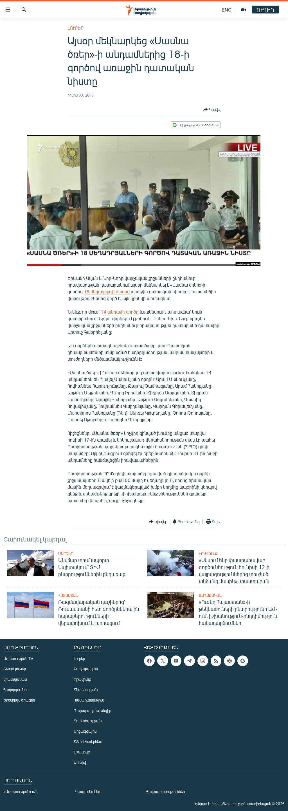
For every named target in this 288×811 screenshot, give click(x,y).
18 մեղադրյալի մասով (107, 291)
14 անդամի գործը (120, 311)
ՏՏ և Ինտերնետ (88, 741)
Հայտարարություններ (165, 791)
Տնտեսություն (86, 689)
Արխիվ (80, 762)
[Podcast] (229, 660)
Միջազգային (85, 731)
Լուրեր (76, 28)
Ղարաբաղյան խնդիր (92, 710)
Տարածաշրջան (88, 720)
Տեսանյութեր (14, 668)
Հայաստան (68, 595)
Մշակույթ (82, 752)
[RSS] (216, 660)
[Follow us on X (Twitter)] (162, 660)
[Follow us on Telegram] (189, 660)
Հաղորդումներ (15, 689)
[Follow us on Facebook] (149, 660)
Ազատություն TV (18, 658)
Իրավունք (208, 553)
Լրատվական (15, 679)
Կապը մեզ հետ (88, 791)
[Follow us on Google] (242, 660)
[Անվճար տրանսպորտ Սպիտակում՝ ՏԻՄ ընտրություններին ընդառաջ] (30, 563)
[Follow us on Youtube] (176, 660)
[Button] (211, 109)
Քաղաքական (210, 595)
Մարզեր (65, 553)
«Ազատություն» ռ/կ (20, 791)
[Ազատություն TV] (243, 10)
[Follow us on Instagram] (202, 660)
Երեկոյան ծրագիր (19, 700)
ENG (226, 9)
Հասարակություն (89, 700)
